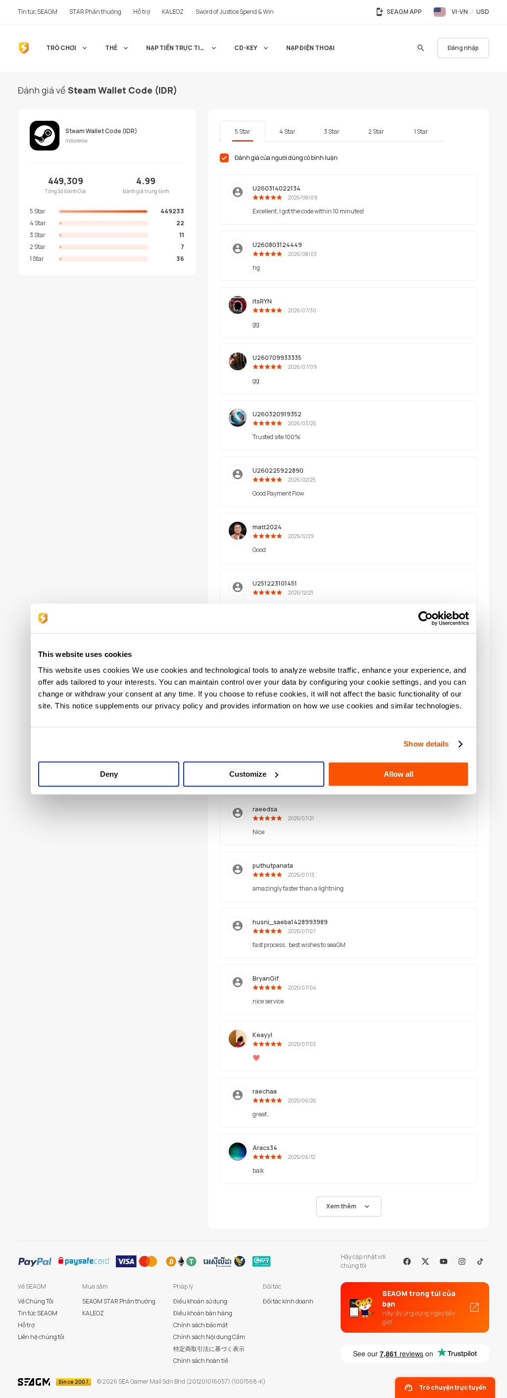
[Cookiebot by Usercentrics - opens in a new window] (425, 618)
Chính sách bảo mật (200, 1325)
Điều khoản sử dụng (200, 1301)
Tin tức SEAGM (37, 1313)
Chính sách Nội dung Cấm (209, 1337)
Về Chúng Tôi (35, 1301)
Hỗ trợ (26, 1325)
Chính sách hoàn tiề (200, 1360)
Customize (247, 774)
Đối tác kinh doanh (288, 1301)
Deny (109, 774)
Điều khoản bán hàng (202, 1313)
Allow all (398, 774)
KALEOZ (93, 1313)
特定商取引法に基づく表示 (209, 1349)
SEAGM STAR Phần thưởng (118, 1301)
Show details (426, 744)
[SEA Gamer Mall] (24, 48)
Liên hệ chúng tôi (41, 1337)
